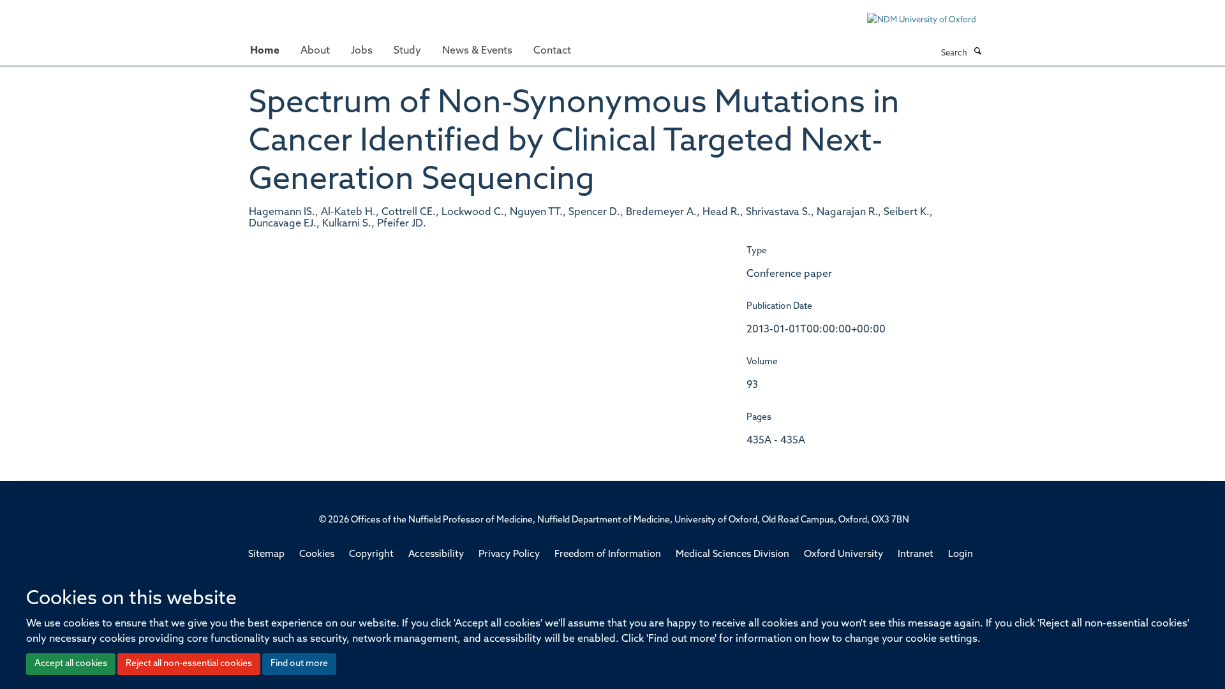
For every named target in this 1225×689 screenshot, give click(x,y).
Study (407, 51)
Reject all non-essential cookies (189, 664)
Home (264, 51)
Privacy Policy (509, 554)
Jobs (362, 51)
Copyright (371, 554)
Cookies (316, 554)
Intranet (915, 554)
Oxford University (843, 554)
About (315, 51)
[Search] (977, 52)
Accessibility (436, 554)
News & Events (477, 51)
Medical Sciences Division (732, 554)
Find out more (299, 664)
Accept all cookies (70, 664)
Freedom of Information (607, 554)
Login (960, 554)
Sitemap (266, 554)
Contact (552, 51)
